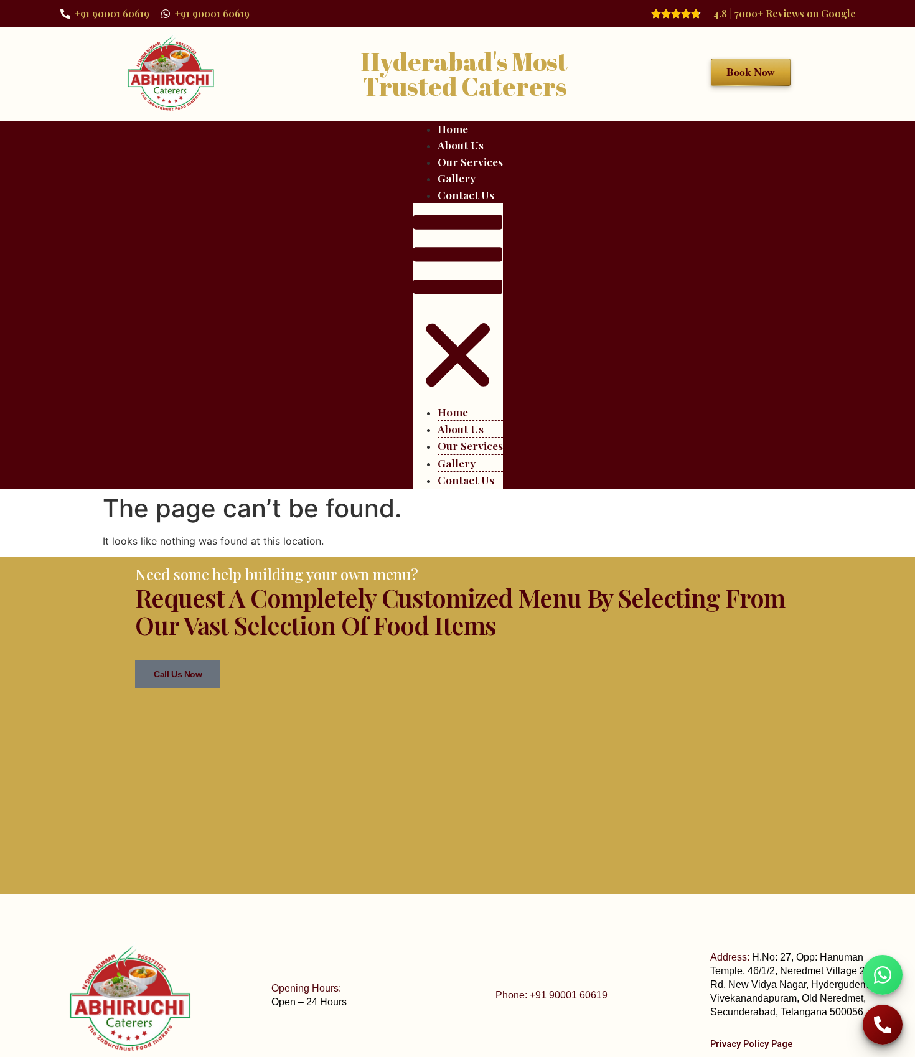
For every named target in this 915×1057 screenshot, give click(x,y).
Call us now (178, 674)
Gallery (457, 178)
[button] (458, 303)
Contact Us (466, 194)
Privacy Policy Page (751, 1044)
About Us (461, 145)
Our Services (470, 161)
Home (453, 128)
